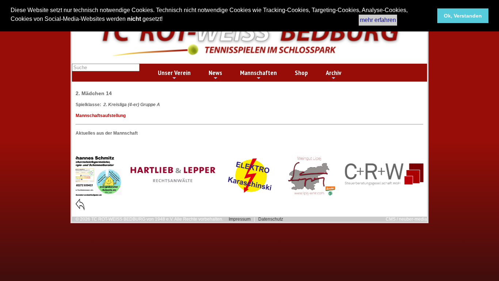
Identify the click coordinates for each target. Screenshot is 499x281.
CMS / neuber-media (406, 219)
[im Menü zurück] (80, 208)
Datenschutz (270, 219)
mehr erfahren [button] (378, 20)
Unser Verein (174, 72)
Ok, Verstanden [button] (463, 16)
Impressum (240, 219)
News (215, 72)
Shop (301, 72)
